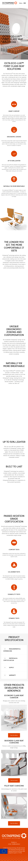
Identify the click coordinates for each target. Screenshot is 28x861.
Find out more (14, 780)
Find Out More (14, 735)
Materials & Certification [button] (10, 659)
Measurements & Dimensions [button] (11, 650)
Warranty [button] (12, 675)
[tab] (14, 649)
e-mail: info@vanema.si (14, 844)
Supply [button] (11, 667)
